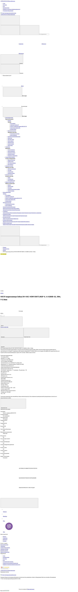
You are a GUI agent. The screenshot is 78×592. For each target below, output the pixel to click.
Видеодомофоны (11, 151)
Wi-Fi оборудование (12, 163)
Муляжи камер (13, 129)
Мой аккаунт (21, 53)
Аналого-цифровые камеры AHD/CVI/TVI (18, 126)
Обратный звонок (11, 1)
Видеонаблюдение (9, 117)
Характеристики (27, 336)
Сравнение (5, 538)
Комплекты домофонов (12, 155)
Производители (6, 7)
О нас (4, 3)
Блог (4, 6)
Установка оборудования (8, 10)
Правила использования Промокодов (10, 563)
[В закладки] (28, 263)
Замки (9, 177)
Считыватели (10, 179)
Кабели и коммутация (9, 182)
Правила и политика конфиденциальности (11, 9)
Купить (2, 325)
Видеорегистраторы (12, 130)
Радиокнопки (10, 171)
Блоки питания (11, 143)
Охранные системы (9, 165)
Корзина (21, 63)
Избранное (5, 539)
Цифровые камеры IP (9, 196)
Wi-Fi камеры (12, 123)
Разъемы (10, 187)
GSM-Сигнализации (12, 168)
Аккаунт (4, 536)
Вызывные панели (11, 152)
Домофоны (7, 146)
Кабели (9, 185)
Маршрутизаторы (11, 160)
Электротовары (11, 190)
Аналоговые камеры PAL (15, 127)
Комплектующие (11, 154)
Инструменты (10, 164)
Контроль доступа (9, 174)
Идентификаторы (11, 180)
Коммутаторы (10, 161)
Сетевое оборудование (10, 157)
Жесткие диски (11, 139)
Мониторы (10, 138)
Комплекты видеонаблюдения (14, 136)
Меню (22, 86)
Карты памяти (10, 141)
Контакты (5, 4)
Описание (3, 336)
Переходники (10, 186)
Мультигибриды (13, 135)
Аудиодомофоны (11, 149)
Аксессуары (10, 145)
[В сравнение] (9, 263)
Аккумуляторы (11, 142)
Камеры (9, 120)
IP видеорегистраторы (14, 133)
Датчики (9, 170)
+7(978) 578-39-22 (4, 1)
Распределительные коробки (14, 189)
